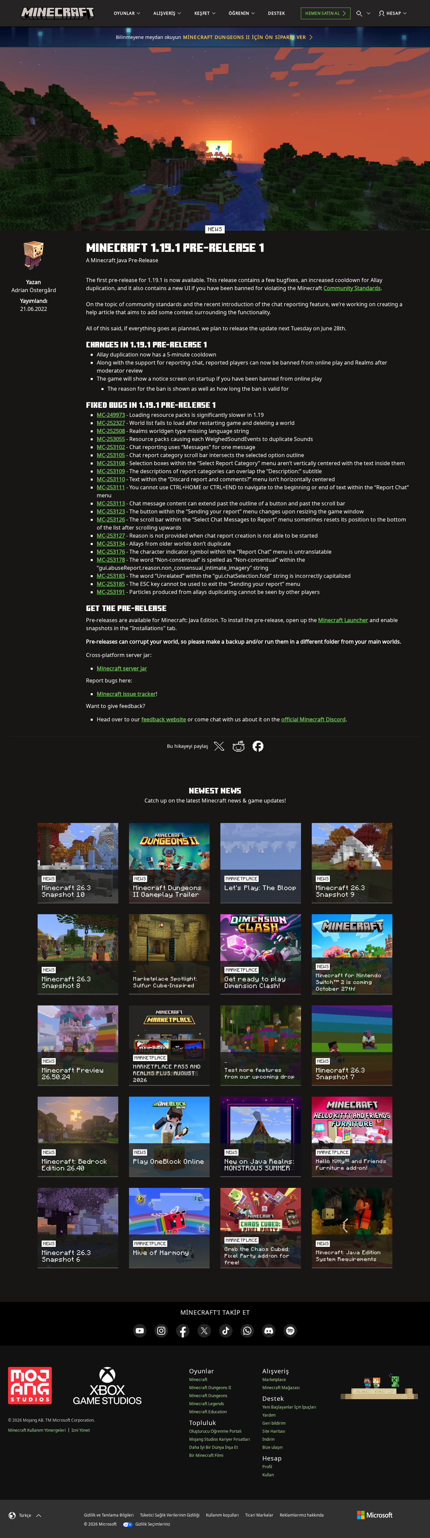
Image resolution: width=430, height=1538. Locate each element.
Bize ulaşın (272, 1447)
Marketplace (274, 1379)
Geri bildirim (274, 1423)
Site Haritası (273, 1431)
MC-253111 (111, 487)
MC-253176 (111, 551)
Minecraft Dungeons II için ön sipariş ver (244, 37)
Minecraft (198, 1379)
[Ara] (365, 13)
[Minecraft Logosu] (57, 13)
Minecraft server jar (122, 668)
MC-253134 (111, 543)
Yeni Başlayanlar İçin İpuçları (289, 1407)
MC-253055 (111, 439)
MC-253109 (111, 471)
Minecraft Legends (206, 1404)
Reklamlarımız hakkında (302, 1515)
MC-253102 (111, 447)
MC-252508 (111, 431)
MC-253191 (111, 592)
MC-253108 (111, 463)
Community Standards (352, 288)
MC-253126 (111, 519)
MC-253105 (111, 455)
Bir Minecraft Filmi (206, 1455)
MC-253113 (111, 503)
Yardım (268, 1415)
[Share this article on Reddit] (238, 746)
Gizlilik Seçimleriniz (152, 1524)
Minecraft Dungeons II (210, 1387)
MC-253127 (111, 535)
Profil (267, 1467)
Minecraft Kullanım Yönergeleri (37, 1430)
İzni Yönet (81, 1430)
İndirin (268, 1439)
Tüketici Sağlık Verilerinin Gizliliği (170, 1515)
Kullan (268, 1475)
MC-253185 (111, 584)
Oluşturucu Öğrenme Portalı (215, 1431)
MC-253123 (111, 511)
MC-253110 (111, 479)
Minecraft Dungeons (208, 1395)
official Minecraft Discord (313, 719)
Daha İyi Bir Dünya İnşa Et (213, 1447)
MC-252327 (111, 423)
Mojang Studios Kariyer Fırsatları (219, 1439)
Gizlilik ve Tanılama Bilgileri (109, 1515)
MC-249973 (111, 415)
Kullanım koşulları (222, 1515)
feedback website (163, 719)
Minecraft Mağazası (281, 1387)
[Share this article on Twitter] (219, 746)
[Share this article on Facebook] (258, 746)
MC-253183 (111, 576)
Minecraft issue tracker (126, 694)
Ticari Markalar (259, 1515)
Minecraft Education (208, 1412)
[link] (139, 1330)
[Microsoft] (374, 1514)
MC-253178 (111, 559)
